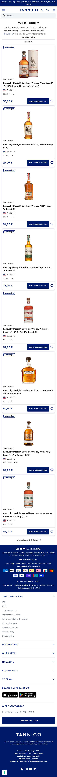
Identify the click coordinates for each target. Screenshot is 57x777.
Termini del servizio (10, 628)
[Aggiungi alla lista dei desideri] (52, 101)
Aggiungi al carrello (38, 101)
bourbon (8, 34)
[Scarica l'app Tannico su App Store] (10, 695)
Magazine (8, 662)
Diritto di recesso (9, 623)
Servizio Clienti (48, 553)
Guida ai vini (9, 653)
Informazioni (10, 645)
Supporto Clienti (12, 596)
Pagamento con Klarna (11, 615)
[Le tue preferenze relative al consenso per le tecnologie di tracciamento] (4, 772)
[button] (48, 10)
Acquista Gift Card (28, 721)
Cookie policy (8, 636)
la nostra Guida (17, 553)
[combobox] (30, 15)
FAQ (4, 602)
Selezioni (7, 679)
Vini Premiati (10, 671)
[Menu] (3, 10)
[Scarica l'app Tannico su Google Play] (27, 695)
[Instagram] (26, 769)
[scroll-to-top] (53, 763)
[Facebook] (22, 769)
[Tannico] (28, 10)
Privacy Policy (8, 632)
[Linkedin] (34, 769)
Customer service (9, 610)
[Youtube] (30, 769)
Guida (4, 606)
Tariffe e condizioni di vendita (14, 619)
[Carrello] (53, 10)
